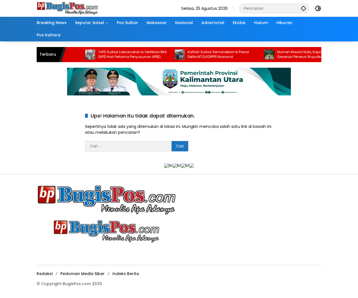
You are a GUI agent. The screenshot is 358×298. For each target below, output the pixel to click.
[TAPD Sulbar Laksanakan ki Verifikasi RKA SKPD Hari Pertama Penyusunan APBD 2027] (83, 55)
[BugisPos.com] (67, 8)
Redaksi (45, 273)
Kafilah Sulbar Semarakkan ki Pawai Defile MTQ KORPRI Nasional (211, 54)
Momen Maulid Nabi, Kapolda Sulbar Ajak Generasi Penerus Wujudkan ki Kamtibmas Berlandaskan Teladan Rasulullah (305, 54)
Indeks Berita (125, 273)
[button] (303, 8)
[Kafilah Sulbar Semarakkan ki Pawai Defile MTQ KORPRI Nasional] (173, 55)
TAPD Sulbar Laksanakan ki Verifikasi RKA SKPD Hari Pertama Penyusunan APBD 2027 (125, 54)
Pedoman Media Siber (82, 273)
